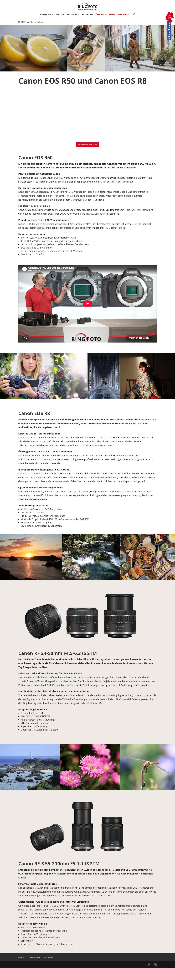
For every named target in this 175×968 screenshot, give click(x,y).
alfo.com (60, 15)
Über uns (100, 15)
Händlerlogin (123, 15)
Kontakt (21, 957)
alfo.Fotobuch (73, 15)
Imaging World (46, 15)
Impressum (48, 957)
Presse (112, 15)
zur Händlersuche (87, 144)
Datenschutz (34, 957)
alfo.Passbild (87, 15)
